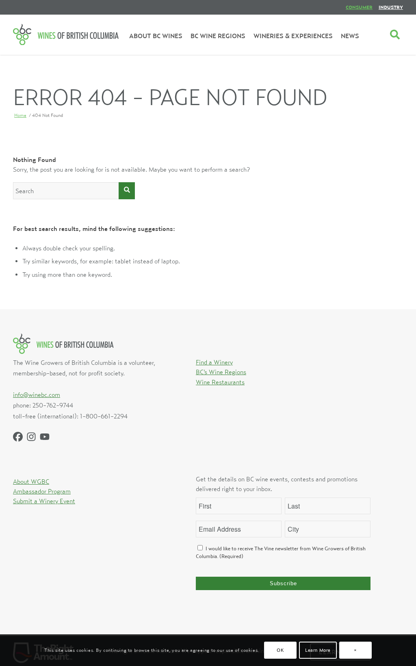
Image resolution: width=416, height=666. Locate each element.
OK (280, 650)
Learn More (318, 650)
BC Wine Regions (218, 35)
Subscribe (283, 583)
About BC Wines (155, 35)
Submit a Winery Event (44, 500)
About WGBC (31, 481)
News (350, 35)
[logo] (66, 34)
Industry (391, 7)
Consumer (359, 7)
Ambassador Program (42, 491)
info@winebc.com (36, 394)
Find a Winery (214, 362)
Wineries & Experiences (293, 35)
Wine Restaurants (220, 382)
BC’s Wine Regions (221, 371)
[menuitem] (359, 7)
